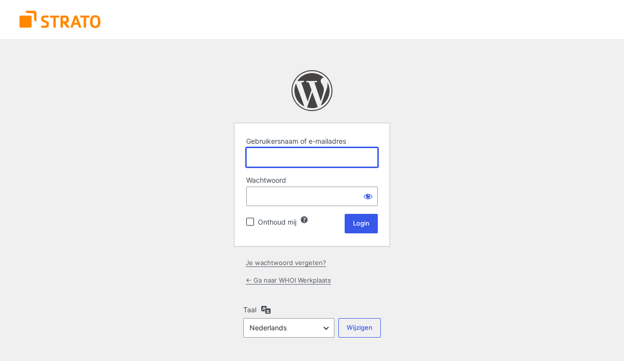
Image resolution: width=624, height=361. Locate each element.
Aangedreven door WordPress (312, 90)
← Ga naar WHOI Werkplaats (288, 280)
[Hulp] (304, 220)
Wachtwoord (266, 180)
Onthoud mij (277, 222)
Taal (249, 309)
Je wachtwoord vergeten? (286, 262)
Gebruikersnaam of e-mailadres (296, 141)
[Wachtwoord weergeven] (368, 196)
